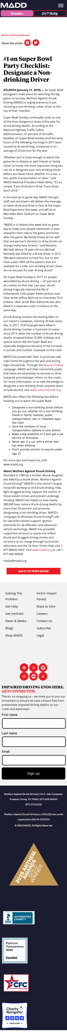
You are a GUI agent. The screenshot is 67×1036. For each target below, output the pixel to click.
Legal (40, 635)
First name (10, 715)
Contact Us (44, 621)
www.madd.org (42, 550)
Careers (42, 614)
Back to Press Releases (16, 35)
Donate (17, 13)
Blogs (9, 628)
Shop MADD (14, 635)
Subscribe (44, 628)
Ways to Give (46, 606)
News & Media (15, 621)
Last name (9, 733)
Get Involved (14, 614)
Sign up (33, 773)
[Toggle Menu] (61, 5)
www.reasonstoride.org (45, 390)
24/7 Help (50, 13)
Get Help (11, 606)
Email (5, 751)
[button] (27, 42)
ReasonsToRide (53, 365)
